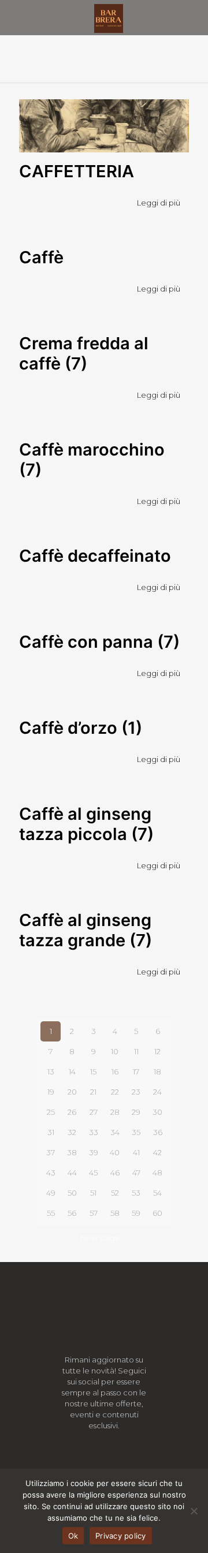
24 (157, 1091)
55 (51, 1213)
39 (93, 1152)
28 (115, 1112)
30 (157, 1112)
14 (72, 1071)
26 (72, 1112)
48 (157, 1172)
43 (50, 1172)
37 (50, 1152)
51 (93, 1192)
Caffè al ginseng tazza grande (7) (85, 930)
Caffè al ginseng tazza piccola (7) (86, 824)
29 (136, 1112)
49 (50, 1192)
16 (115, 1071)
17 (136, 1071)
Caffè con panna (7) (99, 642)
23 (136, 1091)
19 (50, 1091)
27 (94, 1112)
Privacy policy (120, 1535)
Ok (73, 1535)
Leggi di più (158, 202)
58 (115, 1213)
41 (136, 1152)
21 (93, 1091)
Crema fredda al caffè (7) (83, 353)
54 (157, 1192)
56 (72, 1213)
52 (115, 1192)
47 (136, 1172)
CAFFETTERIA (76, 171)
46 (115, 1172)
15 (93, 1071)
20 (72, 1091)
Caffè (41, 257)
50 (72, 1192)
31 (50, 1132)
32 (72, 1132)
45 (93, 1172)
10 (114, 1051)
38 (72, 1152)
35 (136, 1132)
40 (115, 1152)
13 (50, 1071)
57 (94, 1213)
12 (157, 1051)
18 (157, 1071)
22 (115, 1091)
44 (72, 1172)
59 (136, 1213)
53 (136, 1192)
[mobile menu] (192, 17)
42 (157, 1152)
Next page (100, 1237)
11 (136, 1051)
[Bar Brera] (108, 17)
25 (51, 1112)
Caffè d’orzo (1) (80, 728)
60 (157, 1213)
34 (115, 1132)
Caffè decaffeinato (95, 556)
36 (157, 1132)
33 (93, 1132)
